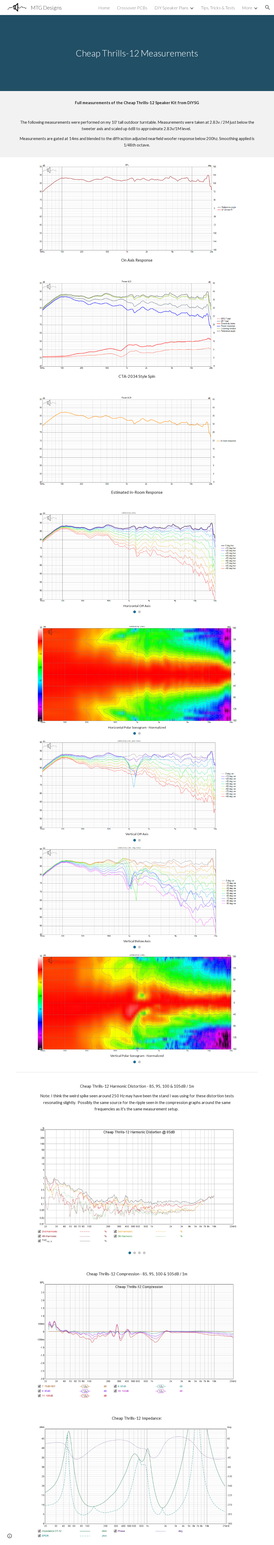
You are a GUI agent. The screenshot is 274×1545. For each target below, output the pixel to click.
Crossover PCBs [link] (132, 7)
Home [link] (104, 7)
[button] (267, 7)
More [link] (247, 7)
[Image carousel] (137, 1191)
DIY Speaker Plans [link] (171, 7)
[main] (136, 53)
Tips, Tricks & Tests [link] (218, 7)
